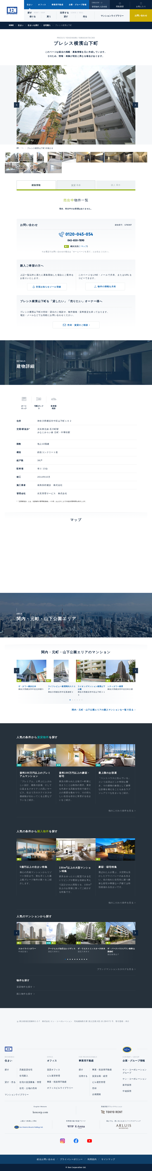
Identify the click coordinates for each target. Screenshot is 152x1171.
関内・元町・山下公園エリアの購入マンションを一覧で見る (103, 710)
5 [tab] (79, 699)
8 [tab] (81, 959)
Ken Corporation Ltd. (12, 11)
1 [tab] (70, 699)
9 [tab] (84, 959)
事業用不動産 (57, 5)
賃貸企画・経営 (99, 1076)
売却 (94, 1088)
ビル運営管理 (53, 1076)
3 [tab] (74, 699)
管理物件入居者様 (99, 7)
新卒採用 (127, 1085)
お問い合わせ (141, 15)
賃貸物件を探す (25, 987)
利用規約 (92, 1159)
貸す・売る (10, 1082)
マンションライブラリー (112, 16)
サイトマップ (108, 1159)
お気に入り (141, 7)
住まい (30, 5)
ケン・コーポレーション (135, 1079)
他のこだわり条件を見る (121, 810)
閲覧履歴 (120, 7)
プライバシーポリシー (71, 1159)
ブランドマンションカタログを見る (115, 969)
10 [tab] (86, 959)
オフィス (42, 5)
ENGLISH (95, 3)
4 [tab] (77, 699)
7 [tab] (79, 959)
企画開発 (96, 1094)
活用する (64, 12)
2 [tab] (72, 699)
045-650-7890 (76, 240)
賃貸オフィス (53, 1069)
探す (30, 12)
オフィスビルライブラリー (60, 1088)
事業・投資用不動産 (57, 1082)
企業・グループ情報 (78, 5)
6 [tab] (81, 699)
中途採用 (127, 1091)
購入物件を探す (25, 994)
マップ (84, 246)
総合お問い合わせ (46, 1159)
